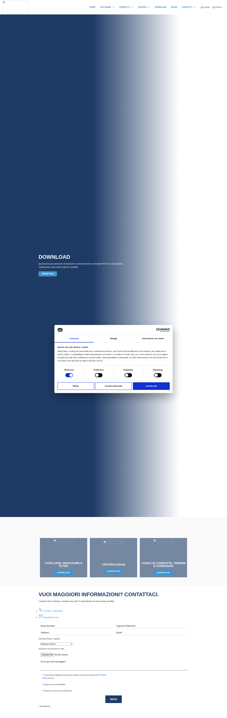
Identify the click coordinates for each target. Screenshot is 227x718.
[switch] (98, 375)
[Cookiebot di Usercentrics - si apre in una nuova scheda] (158, 330)
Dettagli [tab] (113, 338)
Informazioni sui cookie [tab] (153, 338)
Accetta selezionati (113, 386)
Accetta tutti (151, 386)
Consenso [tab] (74, 338)
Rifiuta (76, 386)
